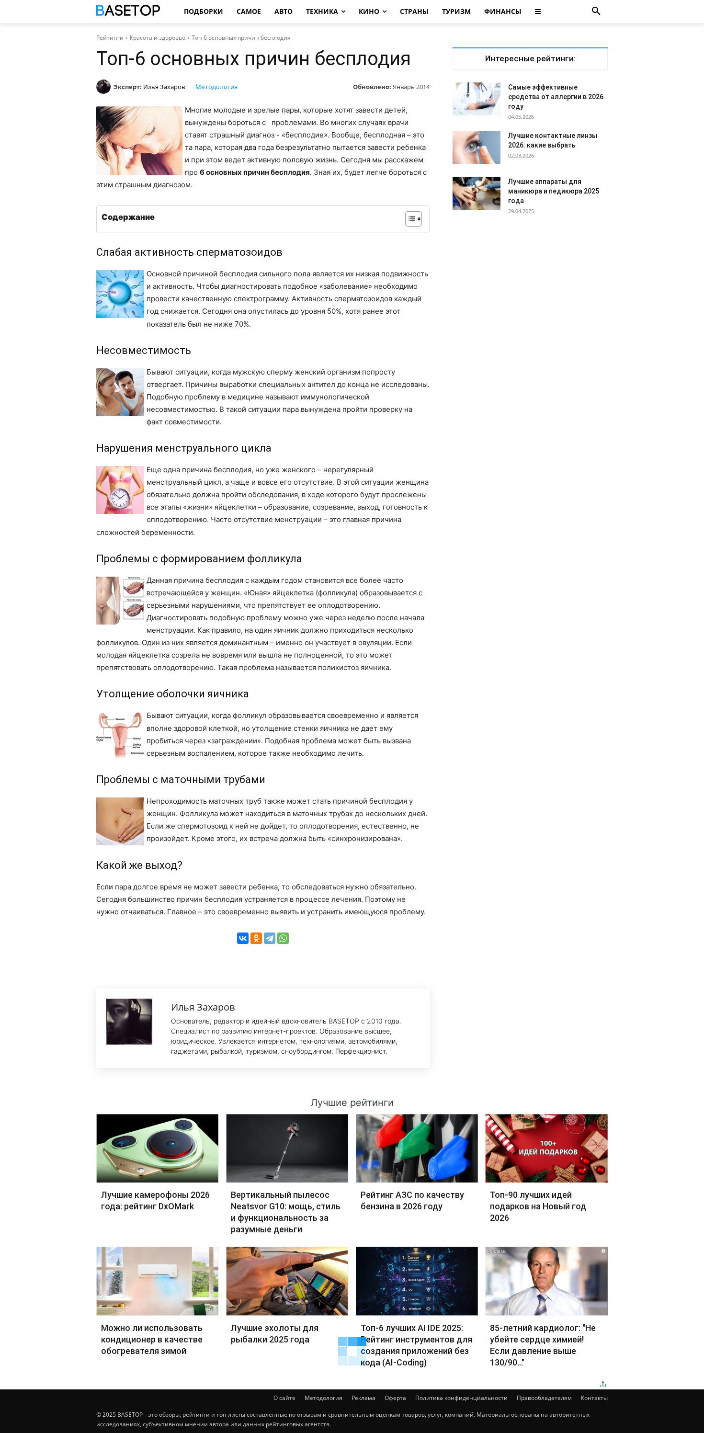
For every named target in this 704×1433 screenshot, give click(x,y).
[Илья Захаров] (105, 87)
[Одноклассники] (256, 938)
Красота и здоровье (157, 38)
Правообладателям (544, 1398)
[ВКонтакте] (243, 938)
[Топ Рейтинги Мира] (129, 11)
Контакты (594, 1398)
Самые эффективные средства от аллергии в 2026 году (555, 96)
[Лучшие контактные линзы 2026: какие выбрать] (476, 147)
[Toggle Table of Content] (409, 219)
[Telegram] (269, 938)
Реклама (363, 1398)
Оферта (395, 1398)
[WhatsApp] (283, 938)
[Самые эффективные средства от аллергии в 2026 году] (476, 98)
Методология (216, 87)
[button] (596, 11)
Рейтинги (110, 38)
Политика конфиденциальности (461, 1398)
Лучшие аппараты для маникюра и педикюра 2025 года (553, 191)
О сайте (284, 1398)
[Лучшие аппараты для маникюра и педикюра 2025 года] (476, 193)
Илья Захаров (164, 86)
